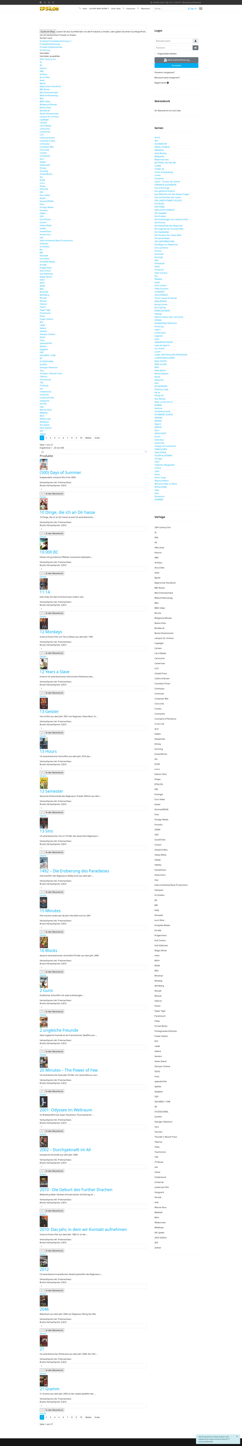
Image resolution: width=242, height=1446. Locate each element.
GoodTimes (45, 219)
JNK (41, 252)
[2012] (93, 1261)
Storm (157, 436)
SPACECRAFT (160, 433)
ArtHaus (44, 74)
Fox (156, 276)
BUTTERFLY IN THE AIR (165, 162)
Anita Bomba (161, 153)
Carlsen (43, 122)
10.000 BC (49, 552)
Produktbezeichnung (50, 44)
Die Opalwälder (162, 232)
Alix (156, 140)
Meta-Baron (160, 370)
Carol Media (45, 125)
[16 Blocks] (93, 942)
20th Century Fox (48, 59)
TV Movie (44, 385)
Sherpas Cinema (47, 334)
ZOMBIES (159, 499)
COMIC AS (159, 169)
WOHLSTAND (161, 487)
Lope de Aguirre (162, 345)
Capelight (44, 119)
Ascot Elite (45, 77)
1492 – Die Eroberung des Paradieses (74, 871)
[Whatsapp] (53, 2)
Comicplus (45, 143)
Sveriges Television (49, 367)
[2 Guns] (93, 982)
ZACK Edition (46, 428)
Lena (157, 339)
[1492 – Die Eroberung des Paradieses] (93, 863)
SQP (42, 352)
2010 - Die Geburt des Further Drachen (76, 1189)
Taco (42, 370)
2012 (44, 1269)
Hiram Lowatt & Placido (166, 298)
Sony (42, 340)
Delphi (43, 162)
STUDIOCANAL (47, 361)
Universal (44, 394)
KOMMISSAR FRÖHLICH (166, 323)
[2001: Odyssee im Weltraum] (93, 1102)
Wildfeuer (44, 421)
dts (41, 177)
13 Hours (48, 751)
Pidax (42, 316)
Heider (43, 228)
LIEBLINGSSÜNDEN (164, 342)
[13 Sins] (93, 823)
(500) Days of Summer (60, 472)
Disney (43, 168)
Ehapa (43, 186)
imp (41, 237)
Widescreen (45, 418)
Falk (156, 260)
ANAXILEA (159, 150)
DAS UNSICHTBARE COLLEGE (168, 200)
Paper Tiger (45, 310)
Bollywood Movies (48, 104)
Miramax (44, 292)
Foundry (44, 210)
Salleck (43, 328)
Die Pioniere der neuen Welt (168, 235)
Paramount (45, 313)
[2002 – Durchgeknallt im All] (93, 1141)
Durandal (159, 254)
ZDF (41, 431)
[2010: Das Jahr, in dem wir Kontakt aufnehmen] (93, 1221)
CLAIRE (158, 165)
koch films (45, 258)
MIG (42, 288)
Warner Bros (46, 409)
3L (41, 62)
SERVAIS (158, 417)
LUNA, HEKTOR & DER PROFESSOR (171, 354)
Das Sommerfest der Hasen (168, 197)
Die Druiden (160, 216)
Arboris (43, 68)
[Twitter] (45, 2)
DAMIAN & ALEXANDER (165, 184)
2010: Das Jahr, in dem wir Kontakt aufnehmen (83, 1229)
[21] (93, 1341)
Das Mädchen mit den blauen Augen (172, 194)
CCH (42, 134)
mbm (42, 279)
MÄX (157, 367)
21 (42, 1349)
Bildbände (159, 156)
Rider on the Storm (164, 402)
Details (43, 497)
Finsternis (159, 269)
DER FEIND (160, 206)
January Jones (161, 304)
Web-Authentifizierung (178, 60)
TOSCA (158, 468)
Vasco (157, 474)
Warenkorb (145, 9)
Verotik (43, 403)
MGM (42, 285)
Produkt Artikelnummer (51, 47)
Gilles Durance (161, 288)
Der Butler (159, 203)
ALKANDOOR (161, 143)
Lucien (158, 351)
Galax (157, 282)
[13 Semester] (93, 783)
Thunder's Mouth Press (51, 373)
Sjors (157, 430)
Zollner (43, 434)
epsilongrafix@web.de (192, 2)
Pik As (157, 392)
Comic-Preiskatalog (164, 172)
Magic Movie (46, 276)
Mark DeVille (161, 361)
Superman (159, 442)
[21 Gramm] (93, 1380)
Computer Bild (46, 146)
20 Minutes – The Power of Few (69, 1070)
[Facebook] (40, 2)
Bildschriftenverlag (49, 95)
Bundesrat (45, 110)
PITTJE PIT (159, 395)
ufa (41, 388)
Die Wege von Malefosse (166, 244)
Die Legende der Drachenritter (169, 228)
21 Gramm (49, 1388)
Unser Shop (115, 9)
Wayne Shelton (162, 480)
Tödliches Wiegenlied (165, 465)
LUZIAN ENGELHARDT (165, 357)
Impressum (130, 9)
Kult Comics (45, 270)
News (85, 9)
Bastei (43, 83)
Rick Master (160, 398)
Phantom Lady (161, 389)
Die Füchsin (160, 222)
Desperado (45, 165)
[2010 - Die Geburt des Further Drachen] (93, 1181)
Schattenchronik (162, 411)
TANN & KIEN (161, 449)
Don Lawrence (161, 247)
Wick (42, 415)
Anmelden (176, 65)
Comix (157, 175)
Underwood (45, 391)
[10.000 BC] (93, 544)
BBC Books (45, 89)
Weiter (88, 437)
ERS (41, 192)
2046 (44, 1309)
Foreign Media (46, 207)
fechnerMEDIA (47, 201)
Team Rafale (160, 452)
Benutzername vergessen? (167, 77)
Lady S (158, 329)
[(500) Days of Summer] (93, 464)
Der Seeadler (161, 213)
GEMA (43, 213)
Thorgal (158, 458)
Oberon (43, 304)
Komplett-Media (47, 261)
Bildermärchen (162, 159)
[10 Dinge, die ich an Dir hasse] (93, 504)
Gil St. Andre (160, 285)
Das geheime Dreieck (165, 191)
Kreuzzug (159, 326)
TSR (41, 382)
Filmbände (159, 263)
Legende (159, 335)
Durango (159, 257)
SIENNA (158, 420)
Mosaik (43, 298)
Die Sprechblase (162, 238)
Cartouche (45, 128)
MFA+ (42, 282)
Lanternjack (160, 332)
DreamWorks (46, 174)
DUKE (42, 180)
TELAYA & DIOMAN (163, 455)
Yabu (157, 490)
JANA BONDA (161, 301)
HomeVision (45, 231)
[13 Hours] (93, 743)
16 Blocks (48, 950)
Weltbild (44, 412)
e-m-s (42, 183)
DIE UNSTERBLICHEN (164, 241)
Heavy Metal (45, 225)
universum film (47, 397)
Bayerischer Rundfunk (50, 86)
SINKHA (158, 427)
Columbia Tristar (47, 140)
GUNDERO (160, 291)
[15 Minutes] (93, 902)
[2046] (93, 1301)
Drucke (158, 250)
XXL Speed (44, 424)
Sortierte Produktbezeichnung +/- (56, 41)
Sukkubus (159, 439)
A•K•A (157, 137)
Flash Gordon (161, 272)
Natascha (159, 380)
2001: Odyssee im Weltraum (66, 1110)
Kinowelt (44, 255)
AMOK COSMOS (162, 147)
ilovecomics (45, 234)
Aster (42, 80)
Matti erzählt (161, 364)
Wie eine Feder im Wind (166, 483)
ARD (42, 71)
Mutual (43, 301)
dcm (42, 159)
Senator (43, 331)
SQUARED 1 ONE (48, 355)
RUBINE (158, 405)
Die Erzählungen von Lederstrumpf (171, 219)
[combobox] (169, 8)
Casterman (45, 131)
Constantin (45, 156)
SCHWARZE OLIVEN (164, 414)
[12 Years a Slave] (93, 663)
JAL (41, 249)
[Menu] (200, 8)
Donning (44, 171)
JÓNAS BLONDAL (162, 310)
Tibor (157, 461)
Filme (157, 266)
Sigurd (158, 424)
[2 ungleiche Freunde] (93, 1022)
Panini (43, 307)
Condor (43, 152)
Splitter (43, 346)
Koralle (43, 264)
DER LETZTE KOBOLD (164, 210)
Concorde (44, 149)
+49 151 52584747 (174, 2)
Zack (157, 493)
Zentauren (159, 496)
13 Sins (46, 831)
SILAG (42, 337)
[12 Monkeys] (93, 623)
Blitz (42, 98)
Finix (42, 204)
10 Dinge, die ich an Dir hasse (67, 512)
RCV (41, 322)
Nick (157, 383)
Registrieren (161, 82)
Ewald (42, 198)
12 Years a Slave (54, 671)
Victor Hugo (160, 477)
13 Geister (49, 711)
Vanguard (44, 400)
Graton (43, 222)
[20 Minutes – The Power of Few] (93, 1062)
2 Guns (46, 990)
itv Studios (45, 246)
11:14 (45, 592)
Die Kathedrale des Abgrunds (169, 225)
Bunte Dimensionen (49, 113)
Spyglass (44, 349)
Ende (97, 437)
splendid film (46, 343)
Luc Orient (159, 348)
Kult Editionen (46, 273)
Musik (157, 376)
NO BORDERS (161, 386)
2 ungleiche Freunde (59, 1030)
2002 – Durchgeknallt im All (65, 1149)
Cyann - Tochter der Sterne (167, 181)
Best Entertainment (49, 92)
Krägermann (46, 267)
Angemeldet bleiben (167, 53)
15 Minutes (50, 910)
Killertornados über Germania (169, 317)
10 (81, 437)
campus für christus (49, 116)
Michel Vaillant (161, 373)
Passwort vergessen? (165, 72)
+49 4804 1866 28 (159, 2)
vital (42, 406)
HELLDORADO (161, 295)
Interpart (44, 243)
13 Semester (51, 791)
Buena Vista (45, 107)
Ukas (157, 471)
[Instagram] (49, 2)
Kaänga (158, 313)
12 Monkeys (51, 631)
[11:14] (93, 584)
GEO (42, 216)
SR (41, 358)
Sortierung (45, 50)
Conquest (159, 178)
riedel (42, 325)
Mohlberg (44, 295)
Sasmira (158, 408)
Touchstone (45, 379)
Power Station (46, 319)
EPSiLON (44, 189)
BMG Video (45, 101)
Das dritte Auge (162, 187)
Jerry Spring (160, 307)
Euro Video (45, 195)
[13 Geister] (93, 703)
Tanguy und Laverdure (165, 446)
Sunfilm (43, 364)
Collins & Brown (47, 137)
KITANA (158, 320)
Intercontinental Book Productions (56, 240)
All (41, 65)
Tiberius (43, 376)
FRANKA (158, 279)
